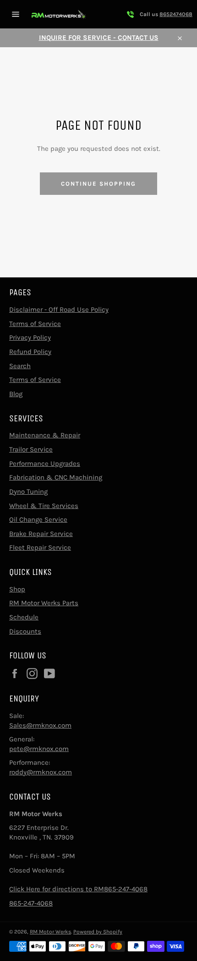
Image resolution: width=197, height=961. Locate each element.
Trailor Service (31, 449)
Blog (15, 394)
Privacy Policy (30, 337)
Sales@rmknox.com (40, 725)
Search (20, 366)
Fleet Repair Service (40, 547)
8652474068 (175, 14)
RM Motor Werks (50, 931)
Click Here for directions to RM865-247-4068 (78, 889)
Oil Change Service (38, 519)
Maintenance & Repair (44, 435)
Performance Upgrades (44, 463)
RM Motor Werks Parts (43, 603)
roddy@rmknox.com (40, 772)
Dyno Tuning (28, 491)
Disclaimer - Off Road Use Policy (59, 309)
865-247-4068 (31, 903)
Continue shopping (98, 183)
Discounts (25, 631)
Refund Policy (30, 352)
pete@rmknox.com (39, 749)
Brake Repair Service (41, 534)
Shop (17, 589)
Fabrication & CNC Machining (55, 477)
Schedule (23, 617)
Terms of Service (35, 324)
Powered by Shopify (97, 931)
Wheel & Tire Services (43, 506)
